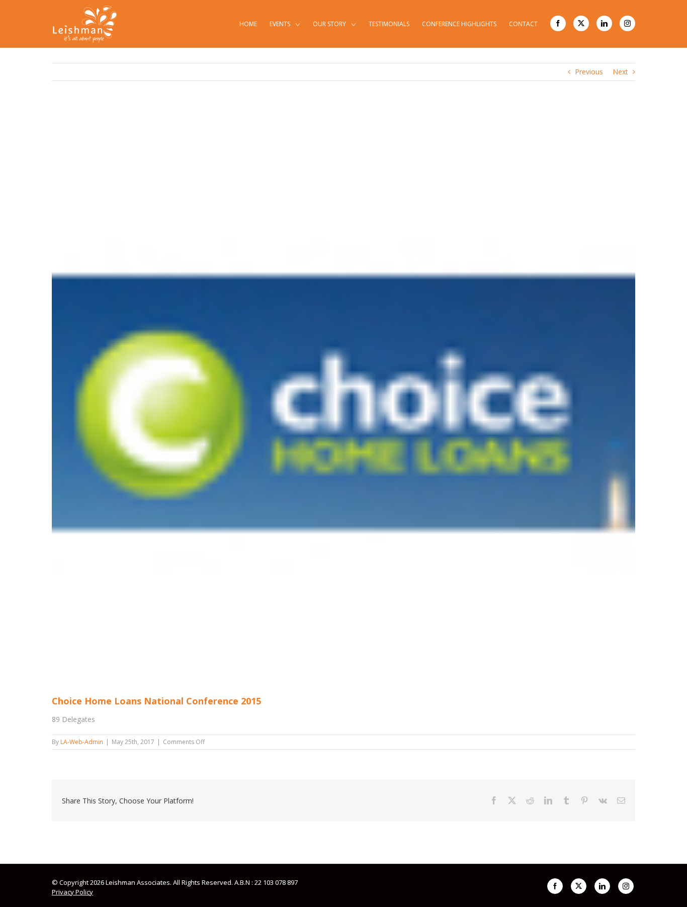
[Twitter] (581, 23)
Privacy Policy (72, 891)
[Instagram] (627, 23)
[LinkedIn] (604, 23)
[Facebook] (558, 23)
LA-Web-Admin (81, 742)
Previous (589, 71)
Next (620, 71)
